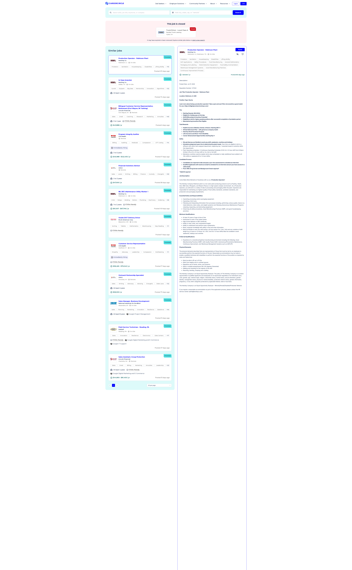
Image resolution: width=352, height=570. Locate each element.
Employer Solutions (177, 3)
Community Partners (197, 3)
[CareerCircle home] (114, 4)
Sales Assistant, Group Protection (132, 357)
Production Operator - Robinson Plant (133, 58)
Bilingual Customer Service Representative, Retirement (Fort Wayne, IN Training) (136, 107)
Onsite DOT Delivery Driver (129, 218)
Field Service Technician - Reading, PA (134, 327)
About (212, 3)
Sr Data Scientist (125, 80)
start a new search (198, 40)
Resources (224, 3)
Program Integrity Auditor (129, 134)
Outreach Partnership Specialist (131, 275)
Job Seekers (159, 3)
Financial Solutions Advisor (129, 166)
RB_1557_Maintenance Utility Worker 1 (133, 192)
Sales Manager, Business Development (134, 301)
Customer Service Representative (132, 244)
